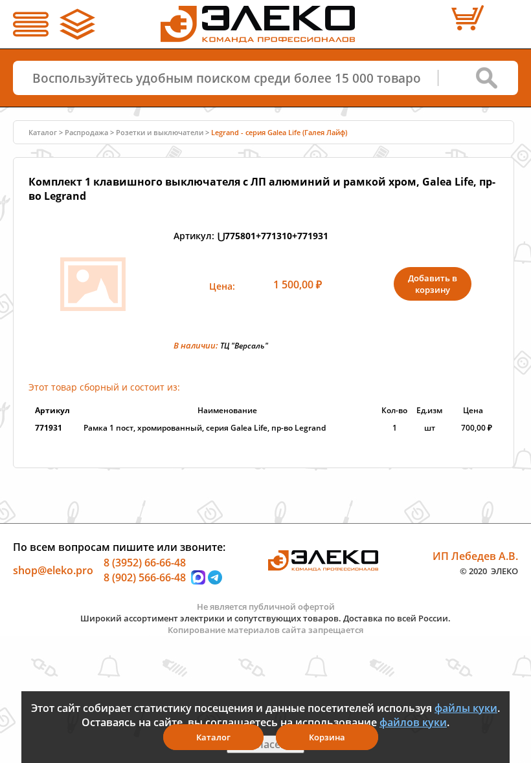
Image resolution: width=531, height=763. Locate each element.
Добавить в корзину (432, 284)
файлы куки (466, 708)
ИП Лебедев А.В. (475, 555)
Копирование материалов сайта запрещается (265, 630)
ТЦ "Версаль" (244, 345)
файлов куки (413, 722)
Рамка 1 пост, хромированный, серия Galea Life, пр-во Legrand (205, 427)
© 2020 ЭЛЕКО (489, 571)
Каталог (213, 737)
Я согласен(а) (265, 744)
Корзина (327, 737)
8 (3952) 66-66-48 (145, 562)
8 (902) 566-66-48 (145, 577)
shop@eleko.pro (53, 570)
